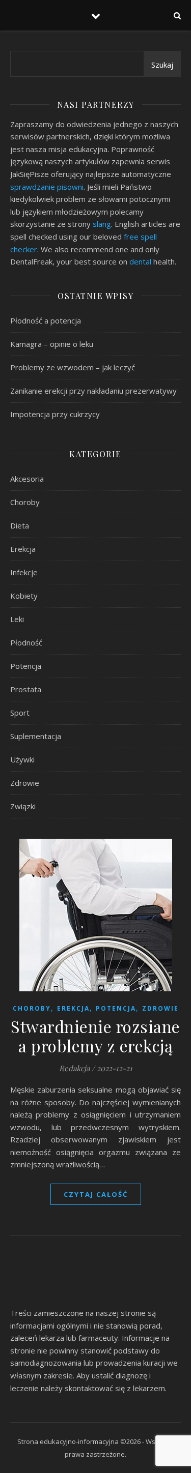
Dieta (19, 525)
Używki (22, 759)
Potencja (25, 666)
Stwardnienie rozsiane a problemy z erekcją (95, 1035)
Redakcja (74, 1068)
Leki (17, 619)
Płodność (26, 642)
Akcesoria (27, 479)
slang (102, 224)
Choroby (25, 502)
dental (140, 261)
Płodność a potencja (45, 320)
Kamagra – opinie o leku (51, 344)
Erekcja (23, 549)
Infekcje (24, 572)
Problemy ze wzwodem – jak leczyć (72, 367)
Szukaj (162, 65)
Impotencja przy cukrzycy (55, 414)
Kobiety (24, 596)
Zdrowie (24, 783)
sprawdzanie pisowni (47, 187)
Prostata (25, 689)
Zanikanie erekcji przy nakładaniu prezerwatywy (93, 391)
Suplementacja (35, 736)
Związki (23, 806)
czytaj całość (96, 1194)
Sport (20, 713)
